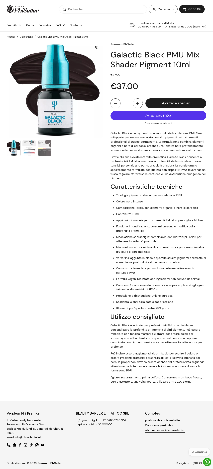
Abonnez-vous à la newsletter (165, 430)
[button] (192, 9)
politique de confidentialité (162, 420)
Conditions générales (159, 425)
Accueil (11, 36)
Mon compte (166, 9)
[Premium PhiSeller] (23, 9)
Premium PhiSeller (49, 463)
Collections (26, 36)
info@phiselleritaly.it (28, 437)
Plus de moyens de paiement (158, 123)
